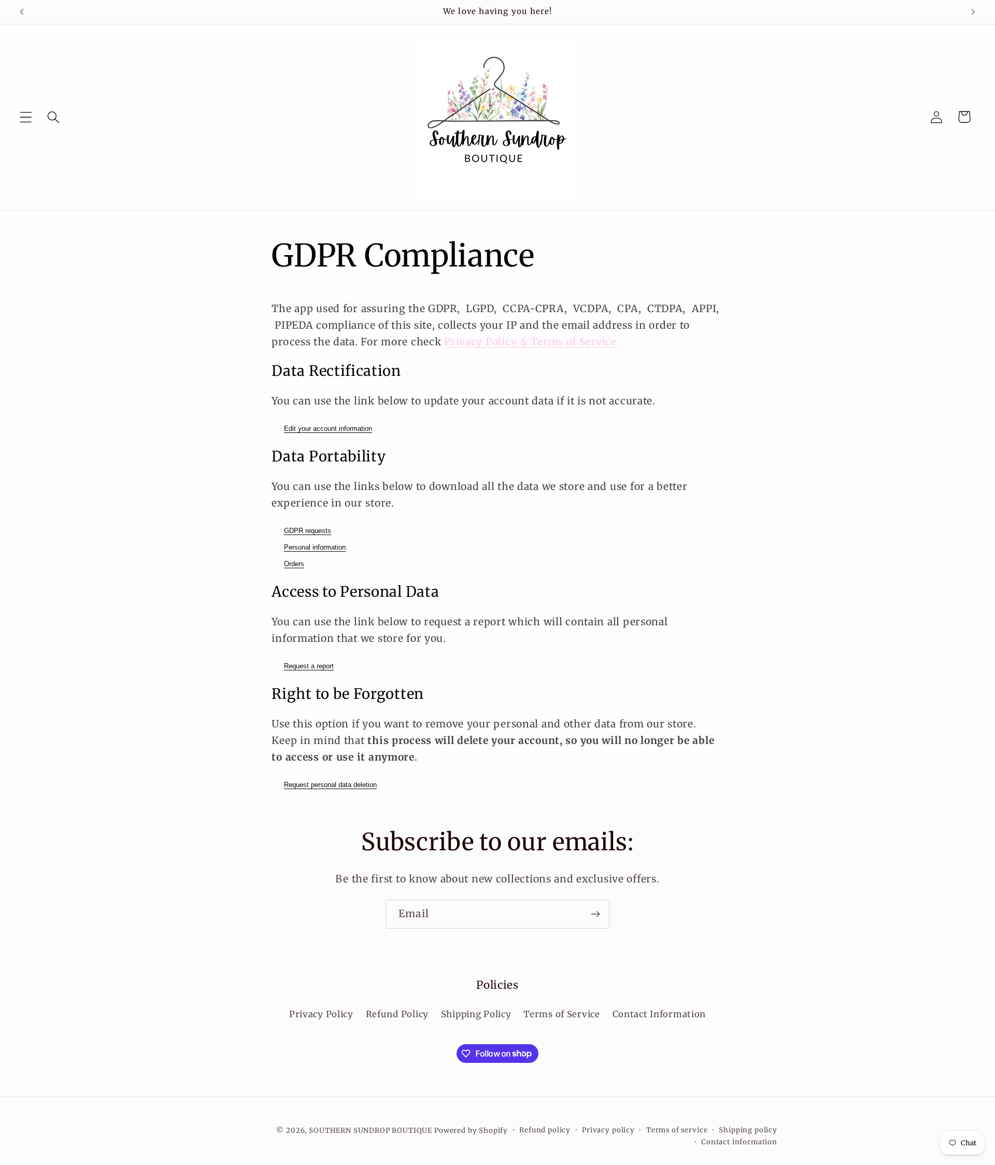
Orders (294, 564)
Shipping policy (748, 1130)
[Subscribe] (595, 914)
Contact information (739, 1142)
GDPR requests (307, 531)
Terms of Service (561, 1014)
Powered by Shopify (471, 1130)
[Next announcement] (973, 12)
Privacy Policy (321, 1014)
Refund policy (545, 1130)
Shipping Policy (476, 1014)
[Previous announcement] (21, 12)
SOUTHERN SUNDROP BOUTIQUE (370, 1130)
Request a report (309, 666)
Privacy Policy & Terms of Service (530, 341)
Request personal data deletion (330, 785)
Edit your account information (328, 428)
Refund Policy (397, 1014)
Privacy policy (608, 1130)
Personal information (315, 547)
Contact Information (659, 1014)
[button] (26, 117)
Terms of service (676, 1130)
